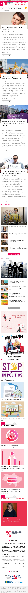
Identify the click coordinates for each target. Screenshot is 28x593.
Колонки (15, 31)
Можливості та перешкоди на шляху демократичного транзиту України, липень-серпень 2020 (12, 491)
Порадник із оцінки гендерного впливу (11, 399)
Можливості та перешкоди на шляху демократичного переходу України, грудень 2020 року (13, 468)
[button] (8, 525)
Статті (17, 81)
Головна (2, 7)
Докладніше (6, 55)
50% (3, 31)
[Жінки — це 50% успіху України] (8, 4)
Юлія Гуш (4, 81)
